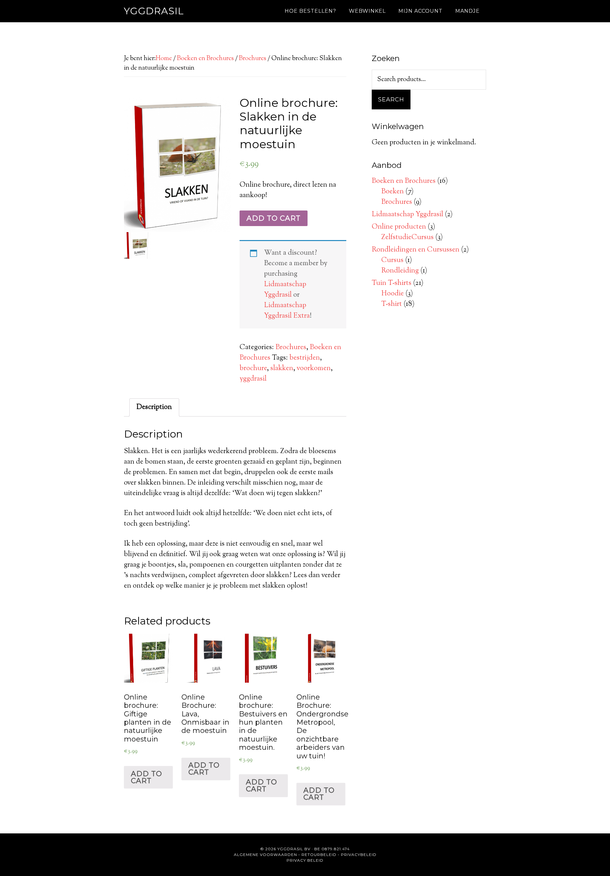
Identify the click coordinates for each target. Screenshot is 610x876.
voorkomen (314, 368)
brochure (253, 368)
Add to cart (274, 218)
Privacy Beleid (305, 860)
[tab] (154, 407)
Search (391, 99)
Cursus (392, 260)
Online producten (399, 227)
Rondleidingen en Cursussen (415, 250)
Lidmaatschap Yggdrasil (285, 289)
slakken (281, 368)
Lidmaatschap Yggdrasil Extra (287, 310)
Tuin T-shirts (391, 283)
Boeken (392, 192)
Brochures (252, 58)
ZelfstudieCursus (407, 237)
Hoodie (392, 294)
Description (154, 407)
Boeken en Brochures (205, 58)
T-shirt (391, 304)
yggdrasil (253, 379)
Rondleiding (400, 271)
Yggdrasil (154, 11)
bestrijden (304, 358)
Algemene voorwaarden (265, 854)
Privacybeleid (358, 854)
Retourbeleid (319, 854)
